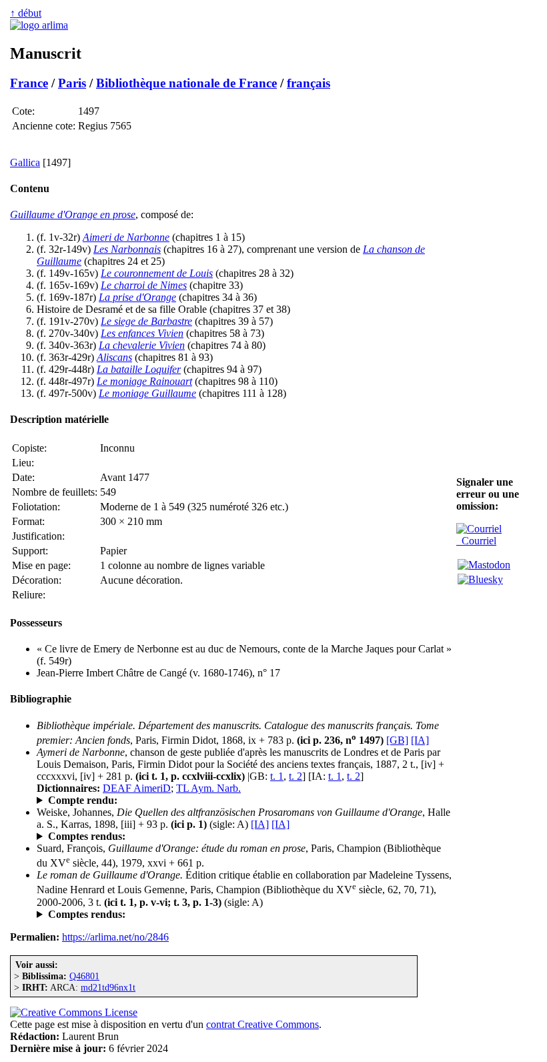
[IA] (420, 740)
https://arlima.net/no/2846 (115, 937)
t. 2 (295, 776)
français (308, 83)
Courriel (476, 540)
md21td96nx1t (108, 987)
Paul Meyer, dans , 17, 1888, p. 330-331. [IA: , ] (203, 800)
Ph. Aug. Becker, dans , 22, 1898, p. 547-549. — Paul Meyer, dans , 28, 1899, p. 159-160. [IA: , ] (235, 837)
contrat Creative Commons (262, 1024)
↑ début (25, 13)
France (29, 83)
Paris (72, 83)
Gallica (25, 162)
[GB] (397, 740)
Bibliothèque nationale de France (186, 83)
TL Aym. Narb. (208, 788)
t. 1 (277, 776)
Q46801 (84, 976)
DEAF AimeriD (137, 788)
